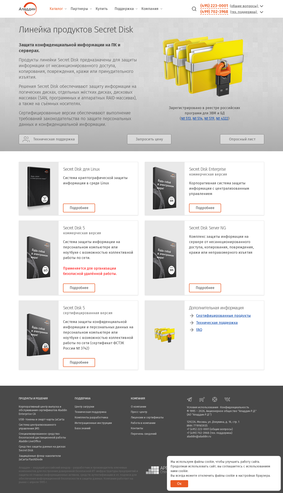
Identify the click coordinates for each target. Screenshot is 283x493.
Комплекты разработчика (91, 417)
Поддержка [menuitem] (124, 9)
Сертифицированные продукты (223, 316)
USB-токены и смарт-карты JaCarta (41, 419)
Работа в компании (143, 423)
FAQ (199, 330)
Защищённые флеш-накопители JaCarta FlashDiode (40, 457)
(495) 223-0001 (214, 5)
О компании (138, 406)
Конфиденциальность (234, 407)
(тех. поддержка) (244, 12)
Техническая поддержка (217, 323)
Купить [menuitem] (102, 9)
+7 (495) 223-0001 (198, 429)
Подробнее (79, 208)
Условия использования (202, 407)
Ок (179, 484)
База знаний (82, 428)
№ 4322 (222, 118)
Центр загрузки (84, 406)
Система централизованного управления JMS (37, 426)
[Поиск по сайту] (194, 8)
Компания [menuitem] (150, 9)
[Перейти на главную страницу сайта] (28, 8)
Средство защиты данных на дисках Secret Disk (42, 448)
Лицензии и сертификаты (147, 417)
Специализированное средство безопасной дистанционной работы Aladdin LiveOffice (42, 437)
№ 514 (198, 118)
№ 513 (186, 118)
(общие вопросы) (244, 6)
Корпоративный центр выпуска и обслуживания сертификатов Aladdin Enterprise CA (43, 410)
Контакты (137, 428)
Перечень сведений (144, 433)
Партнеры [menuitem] (79, 9)
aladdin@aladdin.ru (199, 436)
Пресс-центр (139, 412)
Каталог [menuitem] (56, 9)
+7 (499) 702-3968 (198, 432)
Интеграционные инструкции (93, 423)
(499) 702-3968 (214, 11)
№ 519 (209, 118)
